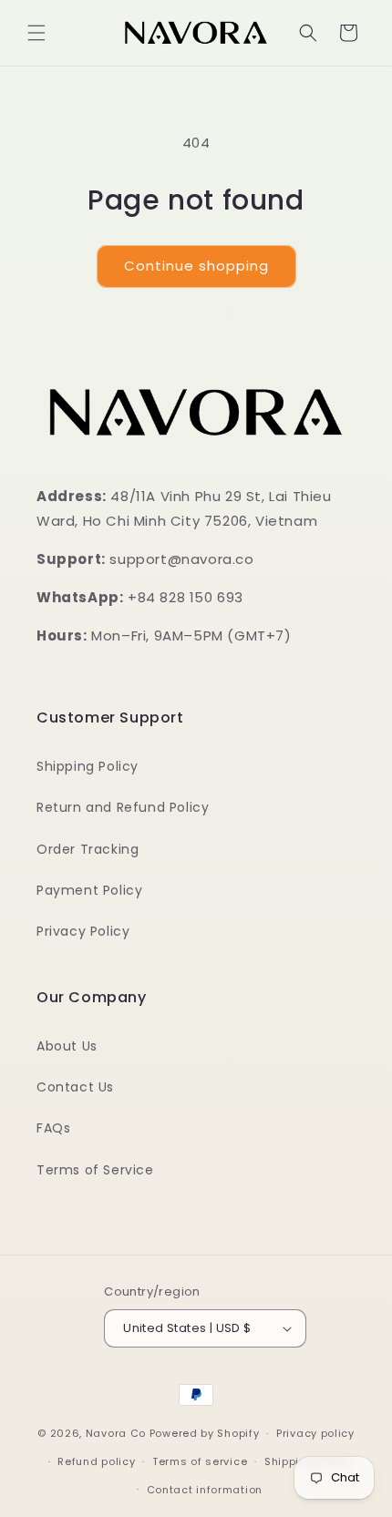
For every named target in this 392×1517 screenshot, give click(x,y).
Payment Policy (89, 890)
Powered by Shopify (205, 1433)
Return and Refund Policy (122, 807)
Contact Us (75, 1087)
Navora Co (116, 1433)
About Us (67, 1046)
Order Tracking (87, 849)
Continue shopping (196, 265)
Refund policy (96, 1461)
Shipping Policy (87, 766)
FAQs (53, 1128)
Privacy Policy (82, 931)
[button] (36, 33)
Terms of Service (95, 1170)
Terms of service (199, 1461)
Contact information (205, 1489)
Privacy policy (315, 1433)
